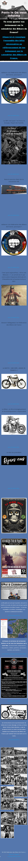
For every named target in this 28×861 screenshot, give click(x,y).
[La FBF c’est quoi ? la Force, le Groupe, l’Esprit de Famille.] (14, 145)
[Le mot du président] (14, 460)
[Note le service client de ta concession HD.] (14, 189)
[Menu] (25, 3)
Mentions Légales (14, 854)
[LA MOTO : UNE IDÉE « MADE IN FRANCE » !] (14, 381)
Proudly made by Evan (14, 856)
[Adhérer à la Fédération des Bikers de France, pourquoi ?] (14, 91)
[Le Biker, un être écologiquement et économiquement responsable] (14, 424)
